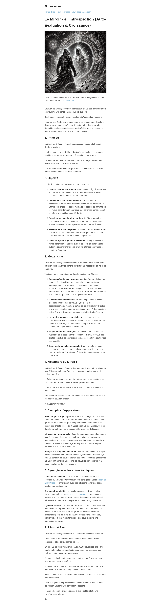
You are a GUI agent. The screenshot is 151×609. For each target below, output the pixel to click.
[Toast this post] (46, 599)
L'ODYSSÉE (68, 101)
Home (47, 12)
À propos (66, 12)
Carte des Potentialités (76, 494)
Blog (53, 12)
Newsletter (76, 12)
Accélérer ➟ (87, 12)
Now (59, 12)
